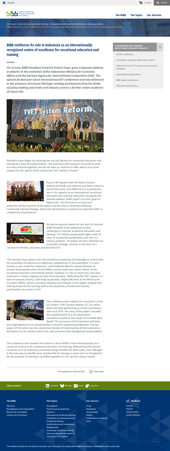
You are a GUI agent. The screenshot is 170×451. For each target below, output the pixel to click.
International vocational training (33, 24)
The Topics (136, 15)
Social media (92, 412)
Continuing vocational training (60, 430)
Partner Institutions (125, 54)
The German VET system (57, 436)
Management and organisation (20, 409)
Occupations (52, 406)
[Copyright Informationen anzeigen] (102, 150)
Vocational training (54, 421)
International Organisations (128, 74)
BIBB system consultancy (127, 80)
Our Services (154, 15)
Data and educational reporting (60, 433)
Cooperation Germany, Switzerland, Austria (135, 60)
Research (50, 412)
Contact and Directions (17, 415)
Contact (129, 406)
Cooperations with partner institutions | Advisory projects (77, 24)
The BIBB (121, 15)
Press (88, 406)
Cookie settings (133, 415)
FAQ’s (88, 421)
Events (89, 415)
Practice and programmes (57, 409)
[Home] (21, 14)
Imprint (129, 409)
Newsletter (91, 409)
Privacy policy (132, 412)
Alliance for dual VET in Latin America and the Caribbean (136, 67)
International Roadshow (127, 86)
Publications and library (97, 418)
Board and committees (17, 412)
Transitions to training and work (60, 418)
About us (11, 406)
